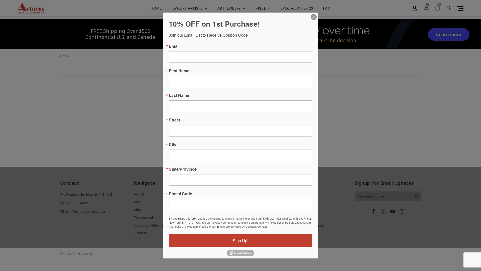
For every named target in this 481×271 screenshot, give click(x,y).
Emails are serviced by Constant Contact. (242, 226)
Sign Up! (240, 240)
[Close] (314, 17)
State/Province (183, 169)
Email (174, 46)
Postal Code (180, 194)
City (172, 145)
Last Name (179, 95)
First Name (179, 71)
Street (174, 120)
